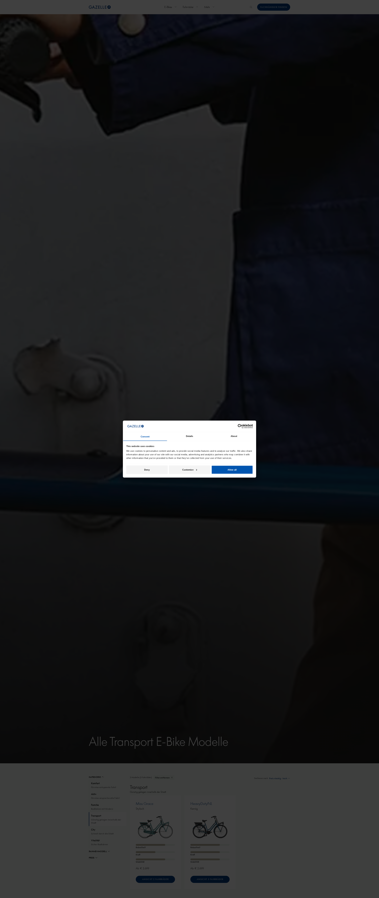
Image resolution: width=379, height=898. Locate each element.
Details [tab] (189, 436)
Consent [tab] (145, 436)
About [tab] (234, 436)
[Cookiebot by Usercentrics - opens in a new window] (240, 426)
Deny (147, 469)
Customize (187, 469)
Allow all (232, 469)
